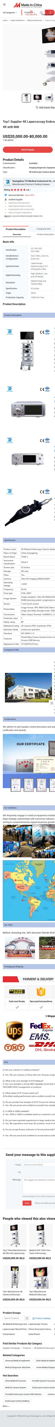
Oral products (9, 1334)
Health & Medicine (17, 20)
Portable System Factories (43, 1380)
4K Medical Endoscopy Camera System (15, 1324)
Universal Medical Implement (17, 1360)
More (5, 1406)
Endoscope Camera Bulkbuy (17, 1401)
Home (5, 20)
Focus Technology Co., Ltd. (35, 1416)
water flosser (34, 1334)
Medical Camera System (15, 1387)
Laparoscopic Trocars (38, 1324)
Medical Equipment (34, 20)
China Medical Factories (15, 1380)
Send (27, 1203)
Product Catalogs (42, 1318)
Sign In (7, 216)
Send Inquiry (27, 149)
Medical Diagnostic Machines (17, 1367)
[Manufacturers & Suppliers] (27, 5)
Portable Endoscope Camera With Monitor (23, 1394)
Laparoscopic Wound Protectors (15, 1329)
